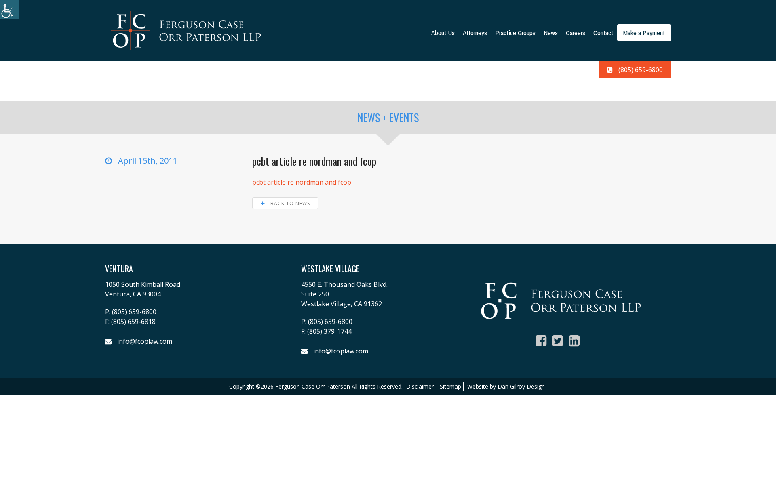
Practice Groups (515, 32)
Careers (575, 32)
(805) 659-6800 (640, 69)
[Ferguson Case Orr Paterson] (186, 30)
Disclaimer (420, 386)
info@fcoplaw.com (144, 341)
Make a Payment (644, 32)
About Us (443, 32)
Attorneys (475, 32)
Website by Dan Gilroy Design (506, 386)
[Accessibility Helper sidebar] (9, 9)
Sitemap (450, 386)
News (551, 32)
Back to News (289, 203)
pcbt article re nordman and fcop (301, 182)
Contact (603, 32)
